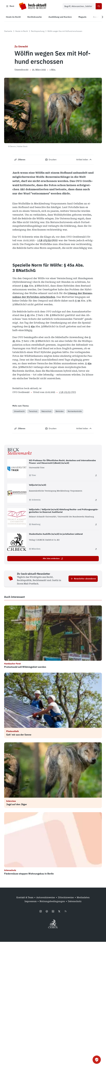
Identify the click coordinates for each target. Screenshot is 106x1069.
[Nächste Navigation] (102, 17)
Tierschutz (33, 411)
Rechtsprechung (37, 31)
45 (28, 315)
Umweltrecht (19, 411)
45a (26, 285)
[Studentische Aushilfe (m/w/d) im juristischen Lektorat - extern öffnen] (96, 549)
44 (78, 300)
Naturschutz (46, 411)
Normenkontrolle (75, 411)
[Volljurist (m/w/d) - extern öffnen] (96, 500)
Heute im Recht (21, 31)
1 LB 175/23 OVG (47, 240)
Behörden (60, 411)
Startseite (8, 31)
